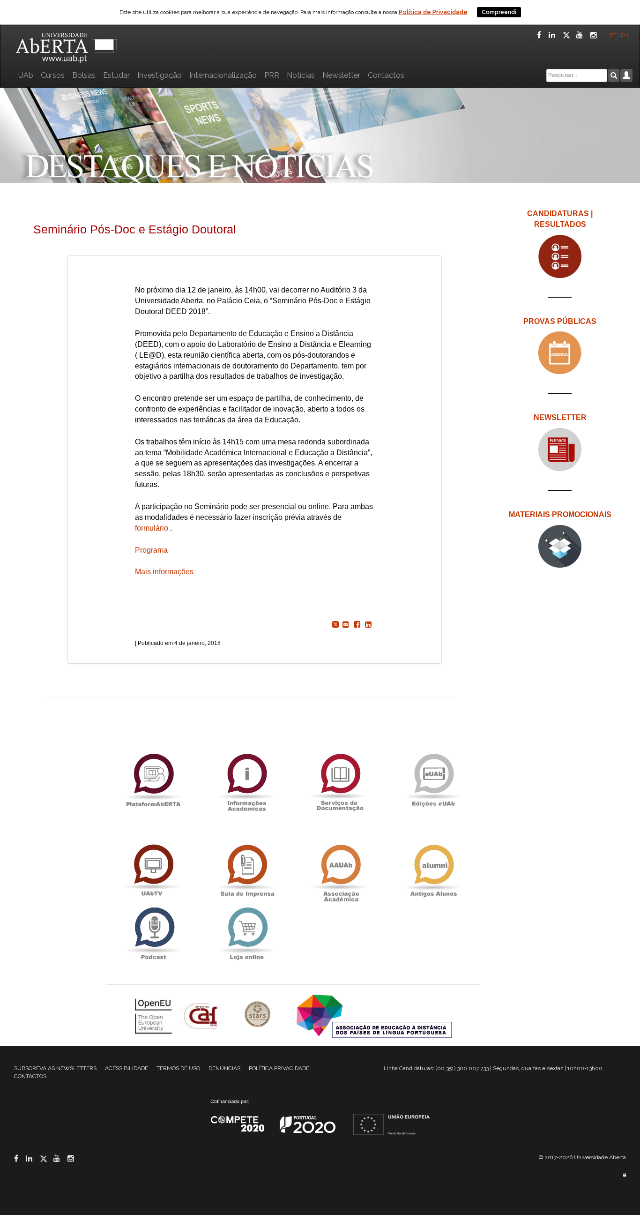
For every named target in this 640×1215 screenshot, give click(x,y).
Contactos (386, 75)
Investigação (159, 75)
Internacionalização (223, 75)
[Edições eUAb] (433, 779)
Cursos (53, 75)
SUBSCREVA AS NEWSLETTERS (55, 1068)
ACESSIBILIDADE (126, 1068)
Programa (151, 550)
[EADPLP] (374, 1015)
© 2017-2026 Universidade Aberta (582, 1157)
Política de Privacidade (433, 11)
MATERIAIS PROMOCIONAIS (560, 514)
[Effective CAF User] (202, 1015)
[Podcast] (153, 933)
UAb (25, 75)
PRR (271, 75)
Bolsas (84, 75)
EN (625, 35)
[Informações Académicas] (246, 779)
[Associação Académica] (340, 870)
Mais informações (164, 572)
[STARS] (258, 1015)
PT (613, 35)
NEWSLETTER (560, 417)
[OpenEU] (154, 1015)
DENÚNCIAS (224, 1068)
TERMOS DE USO (178, 1068)
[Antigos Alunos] (433, 870)
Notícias (301, 75)
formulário (151, 528)
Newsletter (341, 75)
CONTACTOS (30, 1076)
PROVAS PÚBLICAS (559, 321)
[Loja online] (246, 933)
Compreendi (499, 12)
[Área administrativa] (624, 1175)
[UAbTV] (153, 870)
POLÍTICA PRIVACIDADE (279, 1068)
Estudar (116, 75)
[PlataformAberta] (153, 779)
